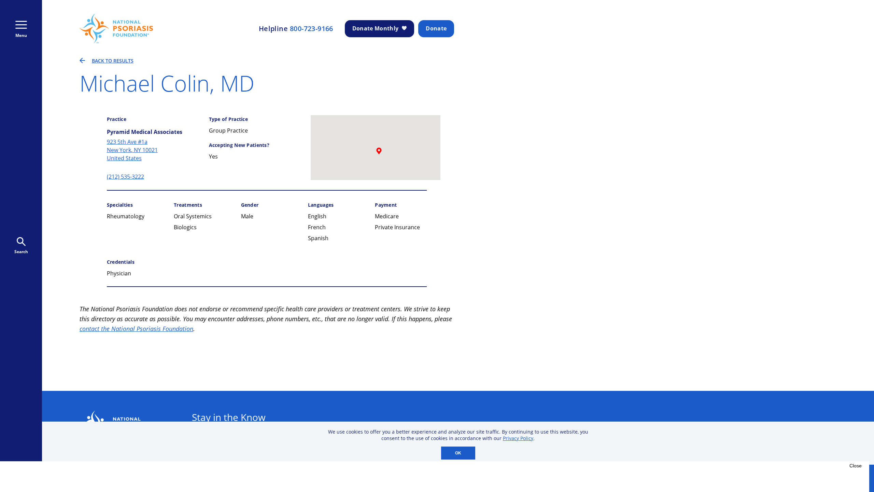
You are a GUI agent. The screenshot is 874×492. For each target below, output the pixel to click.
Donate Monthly (375, 28)
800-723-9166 (311, 28)
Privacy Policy (518, 438)
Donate (436, 28)
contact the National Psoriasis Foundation (136, 329)
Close (855, 465)
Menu (21, 35)
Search (21, 252)
